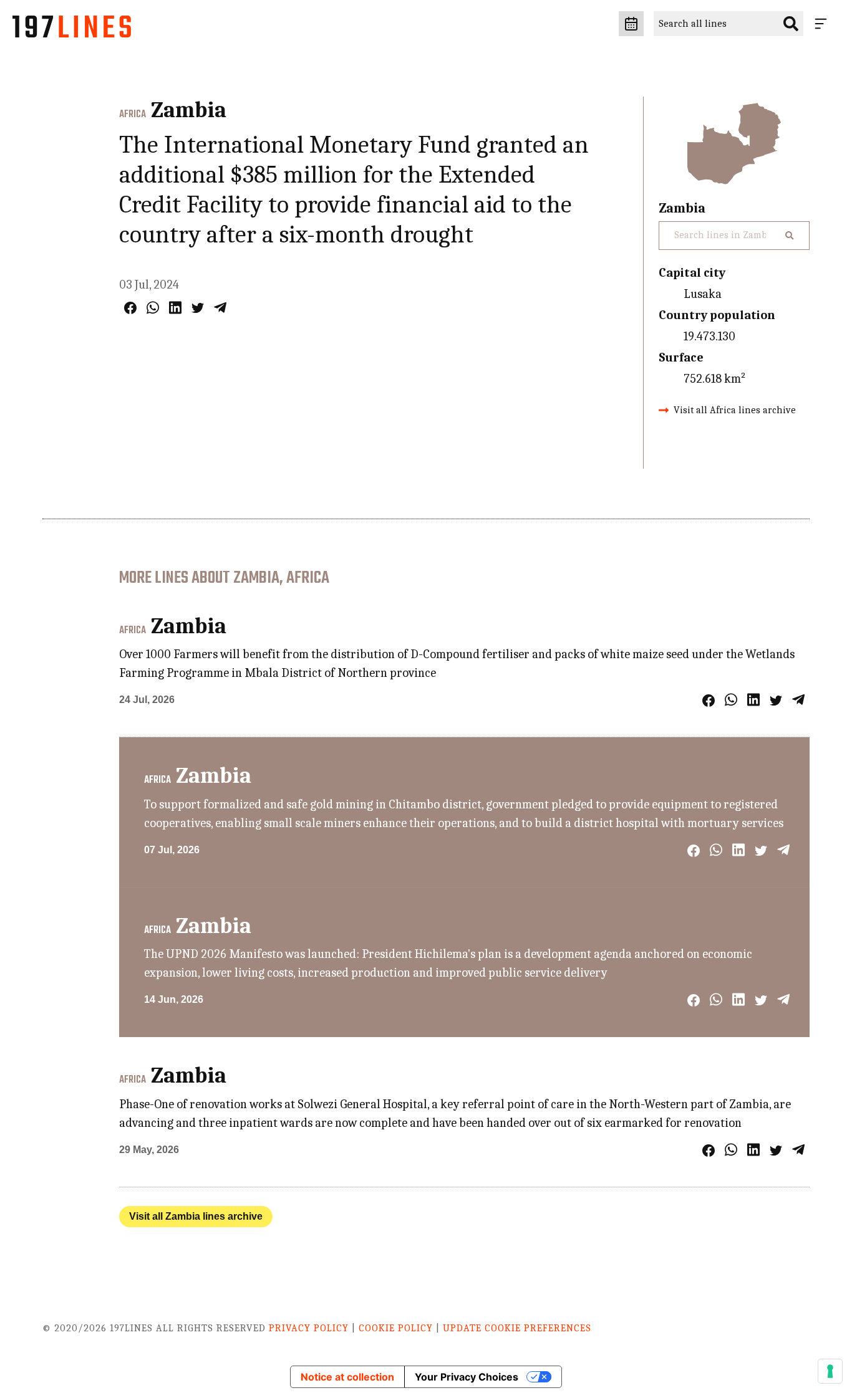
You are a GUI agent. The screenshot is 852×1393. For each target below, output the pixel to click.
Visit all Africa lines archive (735, 410)
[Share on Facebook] (130, 308)
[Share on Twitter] (197, 308)
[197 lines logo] (71, 30)
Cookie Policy (396, 1328)
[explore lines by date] (631, 23)
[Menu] (823, 23)
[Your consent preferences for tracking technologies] (830, 1371)
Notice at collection (347, 1377)
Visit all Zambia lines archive (196, 1216)
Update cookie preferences (517, 1328)
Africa (132, 115)
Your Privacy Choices (466, 1377)
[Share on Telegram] (220, 307)
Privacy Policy (309, 1328)
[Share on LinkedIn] (175, 307)
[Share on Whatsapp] (153, 307)
